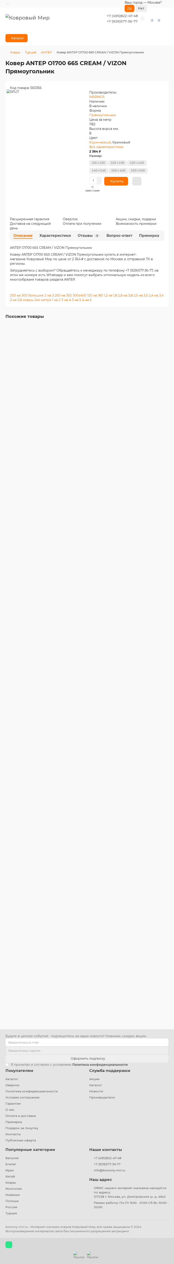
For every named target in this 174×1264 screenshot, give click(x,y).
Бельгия (12, 1158)
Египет (10, 1164)
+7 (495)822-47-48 (122, 16)
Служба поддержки (109, 1070)
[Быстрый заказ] (136, 181)
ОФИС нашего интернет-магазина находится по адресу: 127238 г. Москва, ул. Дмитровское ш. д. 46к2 (130, 1192)
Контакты (13, 1134)
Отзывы (88, 235)
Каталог (11, 1079)
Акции (94, 1079)
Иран (9, 1170)
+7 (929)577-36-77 (122, 21)
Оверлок (12, 1085)
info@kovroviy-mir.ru (109, 1170)
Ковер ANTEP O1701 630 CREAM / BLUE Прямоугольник (52, 402)
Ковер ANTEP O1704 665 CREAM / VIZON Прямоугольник (54, 802)
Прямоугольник (102, 115)
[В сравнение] (165, 337)
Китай (10, 1176)
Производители (102, 1097)
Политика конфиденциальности (31, 1091)
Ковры (15, 52)
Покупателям (19, 1070)
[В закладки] (165, 328)
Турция (30, 52)
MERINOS (97, 97)
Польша (12, 1201)
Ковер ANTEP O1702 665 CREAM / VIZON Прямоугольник (54, 676)
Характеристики (55, 235)
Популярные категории (30, 1149)
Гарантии (13, 1103)
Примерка (149, 235)
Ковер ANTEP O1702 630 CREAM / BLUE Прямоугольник (53, 535)
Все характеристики (106, 147)
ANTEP (46, 52)
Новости (96, 1091)
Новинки (12, 1195)
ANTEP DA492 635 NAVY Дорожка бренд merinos (47, 951)
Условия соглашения (22, 1097)
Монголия (13, 1188)
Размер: (95, 156)
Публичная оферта (20, 1140)
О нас (9, 1109)
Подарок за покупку (21, 1128)
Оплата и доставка (20, 1116)
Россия (11, 1207)
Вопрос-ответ (119, 235)
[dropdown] (7, 4)
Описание (23, 235)
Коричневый (100, 142)
